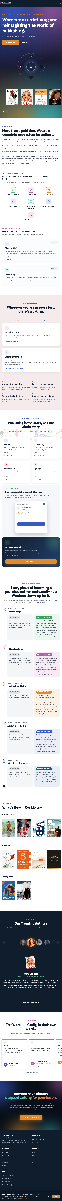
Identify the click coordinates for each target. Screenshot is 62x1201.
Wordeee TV (6, 1159)
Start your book (9, 456)
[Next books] (7, 111)
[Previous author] (4, 942)
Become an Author (10, 42)
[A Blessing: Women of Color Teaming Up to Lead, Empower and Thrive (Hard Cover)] (28, 962)
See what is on (38, 480)
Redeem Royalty (31, 524)
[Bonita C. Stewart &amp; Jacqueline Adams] (31, 942)
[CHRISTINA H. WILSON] (55, 942)
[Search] (55, 2)
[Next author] (58, 942)
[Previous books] (3, 111)
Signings (5, 1162)
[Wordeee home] (5, 2)
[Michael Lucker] (39, 942)
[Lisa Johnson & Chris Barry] (47, 942)
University (35, 1143)
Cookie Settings (7, 1185)
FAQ (33, 1156)
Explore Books (26, 42)
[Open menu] (60, 2)
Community (6, 1156)
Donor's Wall (6, 1181)
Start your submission (30, 1117)
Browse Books (6, 1152)
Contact (35, 1162)
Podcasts (5, 1165)
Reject (47, 1196)
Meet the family (39, 456)
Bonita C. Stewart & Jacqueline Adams (31, 974)
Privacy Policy (23, 1198)
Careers (34, 1159)
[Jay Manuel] (15, 942)
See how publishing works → (14, 368)
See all (58, 814)
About (34, 1152)
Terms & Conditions (8, 1175)
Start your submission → (12, 341)
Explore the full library (30, 1002)
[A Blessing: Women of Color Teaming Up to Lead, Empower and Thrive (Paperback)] (33, 963)
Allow (56, 1196)
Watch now (8, 480)
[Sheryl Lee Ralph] (23, 942)
